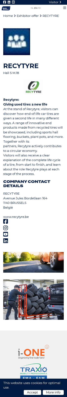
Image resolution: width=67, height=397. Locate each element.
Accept (32, 392)
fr (39, 8)
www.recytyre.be (16, 217)
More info (53, 392)
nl (32, 8)
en (35, 8)
